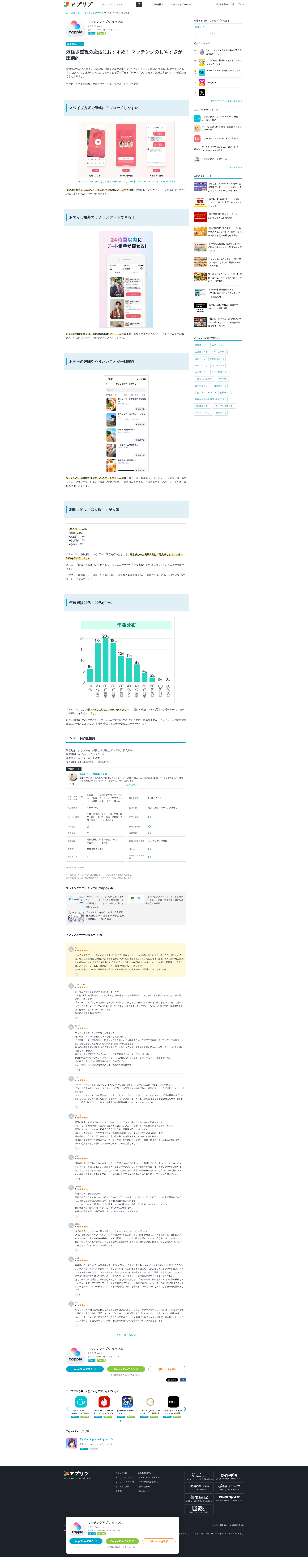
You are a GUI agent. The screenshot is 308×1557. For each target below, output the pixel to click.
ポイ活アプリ (201, 372)
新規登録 (223, 4)
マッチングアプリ (92, 13)
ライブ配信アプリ (220, 372)
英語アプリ (200, 359)
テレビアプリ (201, 365)
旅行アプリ (217, 345)
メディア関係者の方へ (148, 1482)
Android (101, 33)
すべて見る (234, 167)
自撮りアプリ (220, 386)
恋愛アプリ (76, 13)
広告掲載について (146, 1473)
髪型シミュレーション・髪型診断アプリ (214, 392)
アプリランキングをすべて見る (225, 101)
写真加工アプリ (202, 352)
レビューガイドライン (125, 1482)
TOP (66, 13)
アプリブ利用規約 (220, 1525)
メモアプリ (223, 379)
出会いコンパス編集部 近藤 (93, 774)
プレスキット (144, 1491)
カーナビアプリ (202, 386)
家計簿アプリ (201, 345)
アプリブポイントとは (125, 1477)
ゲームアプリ (220, 352)
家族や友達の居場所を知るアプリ (210, 399)
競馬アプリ (221, 413)
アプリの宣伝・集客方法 (148, 1477)
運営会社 (119, 1491)
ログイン (239, 4)
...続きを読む (130, 785)
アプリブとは (121, 1473)
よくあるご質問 (122, 1486)
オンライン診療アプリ (224, 406)
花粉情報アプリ (202, 406)
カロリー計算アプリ (204, 379)
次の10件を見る (125, 1334)
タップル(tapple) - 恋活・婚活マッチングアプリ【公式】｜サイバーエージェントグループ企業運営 (129, 181)
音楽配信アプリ (217, 359)
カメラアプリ (218, 365)
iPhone (91, 33)
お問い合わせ (144, 1486)
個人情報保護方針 (237, 1525)
